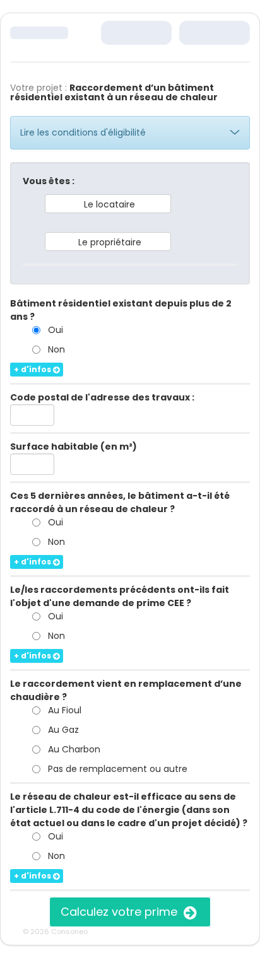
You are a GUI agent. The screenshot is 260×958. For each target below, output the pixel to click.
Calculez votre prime (120, 912)
